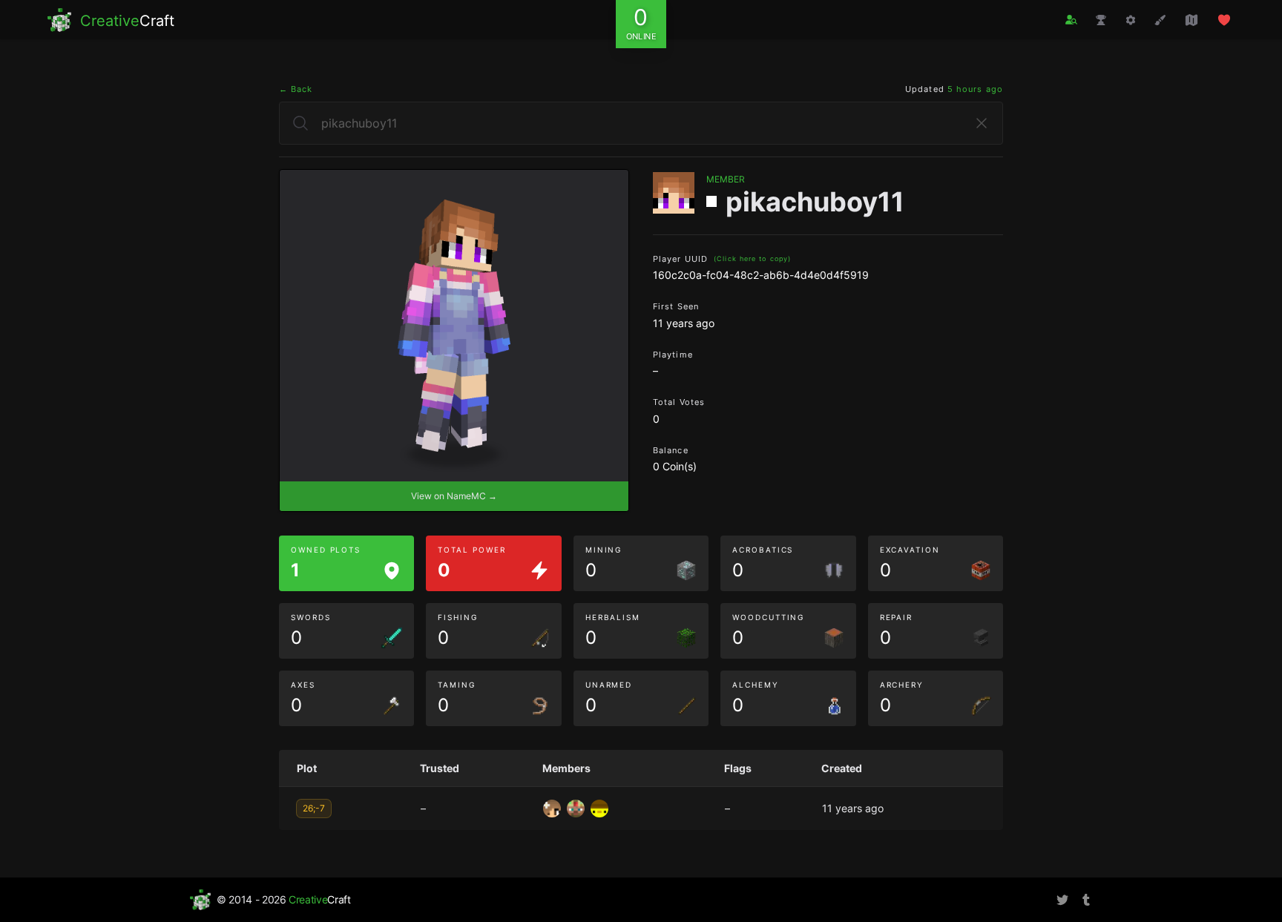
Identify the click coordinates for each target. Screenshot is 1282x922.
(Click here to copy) (752, 258)
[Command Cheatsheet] (1131, 20)
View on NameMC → (454, 495)
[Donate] (1224, 20)
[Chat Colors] (1160, 20)
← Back (296, 89)
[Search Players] (1071, 19)
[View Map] (1191, 20)
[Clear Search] (981, 123)
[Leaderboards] (1101, 20)
